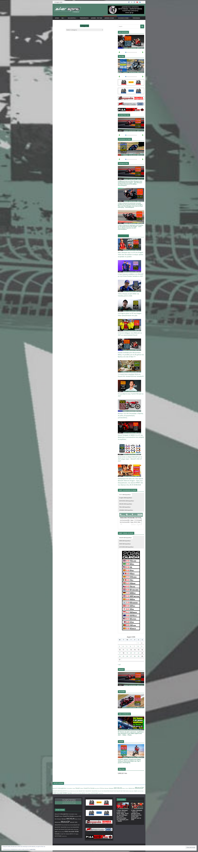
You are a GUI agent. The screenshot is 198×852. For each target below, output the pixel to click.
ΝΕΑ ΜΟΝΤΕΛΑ (72, 18)
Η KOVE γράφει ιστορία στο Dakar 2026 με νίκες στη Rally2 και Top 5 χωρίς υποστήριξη (129, 761)
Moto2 (127, 788)
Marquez (111, 788)
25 (123, 656)
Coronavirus (69, 788)
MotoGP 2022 (101, 791)
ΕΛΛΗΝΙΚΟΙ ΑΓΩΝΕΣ (123, 18)
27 (131, 656)
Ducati (78, 788)
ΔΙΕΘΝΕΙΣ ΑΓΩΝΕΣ (109, 18)
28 (134, 656)
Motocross (132, 788)
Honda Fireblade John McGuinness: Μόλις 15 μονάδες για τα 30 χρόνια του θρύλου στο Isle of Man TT (131, 355)
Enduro (81, 788)
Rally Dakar (131, 791)
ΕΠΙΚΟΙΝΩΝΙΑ (136, 18)
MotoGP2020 (70, 791)
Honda (92, 788)
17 (119, 653)
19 (127, 653)
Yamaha (69, 793)
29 (138, 656)
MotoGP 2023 (113, 791)
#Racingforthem (62, 788)
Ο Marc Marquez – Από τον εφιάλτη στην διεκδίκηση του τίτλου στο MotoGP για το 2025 (136, 814)
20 (131, 653)
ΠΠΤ (87, 793)
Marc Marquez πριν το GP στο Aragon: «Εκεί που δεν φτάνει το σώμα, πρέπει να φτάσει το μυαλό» (130, 254)
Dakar (74, 788)
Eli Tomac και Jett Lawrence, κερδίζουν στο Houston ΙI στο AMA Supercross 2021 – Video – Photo (131, 733)
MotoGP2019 (63, 791)
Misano (123, 788)
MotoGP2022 (95, 791)
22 (138, 653)
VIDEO (55, 793)
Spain (135, 791)
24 (119, 656)
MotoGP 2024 (119, 791)
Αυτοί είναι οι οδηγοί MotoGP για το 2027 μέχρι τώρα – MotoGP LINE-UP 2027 (130, 459)
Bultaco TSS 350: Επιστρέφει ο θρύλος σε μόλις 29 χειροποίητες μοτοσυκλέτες (130, 415)
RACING (127, 791)
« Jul (119, 664)
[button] (64, 18)
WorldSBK (60, 793)
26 (127, 656)
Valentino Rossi (140, 791)
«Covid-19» (75, 793)
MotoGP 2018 (56, 791)
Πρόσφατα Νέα (123, 236)
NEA (62, 18)
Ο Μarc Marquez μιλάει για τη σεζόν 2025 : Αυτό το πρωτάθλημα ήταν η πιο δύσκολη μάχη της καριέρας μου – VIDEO (122, 815)
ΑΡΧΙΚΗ (57, 18)
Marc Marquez (105, 788)
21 (134, 653)
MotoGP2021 (88, 791)
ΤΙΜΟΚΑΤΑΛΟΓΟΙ (84, 18)
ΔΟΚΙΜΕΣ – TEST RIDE (96, 18)
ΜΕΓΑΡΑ (84, 793)
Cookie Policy (32, 849)
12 (127, 650)
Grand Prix (87, 788)
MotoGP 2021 (82, 791)
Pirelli (124, 791)
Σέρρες (89, 793)
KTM (101, 788)
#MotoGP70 (55, 788)
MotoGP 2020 (75, 791)
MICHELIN (118, 788)
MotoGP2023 (107, 791)
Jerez (98, 788)
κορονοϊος (100, 793)
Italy (96, 788)
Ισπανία (80, 793)
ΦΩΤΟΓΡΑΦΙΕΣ (94, 793)
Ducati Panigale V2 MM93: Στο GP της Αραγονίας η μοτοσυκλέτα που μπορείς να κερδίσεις (131, 437)
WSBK (65, 793)
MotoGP (139, 787)
